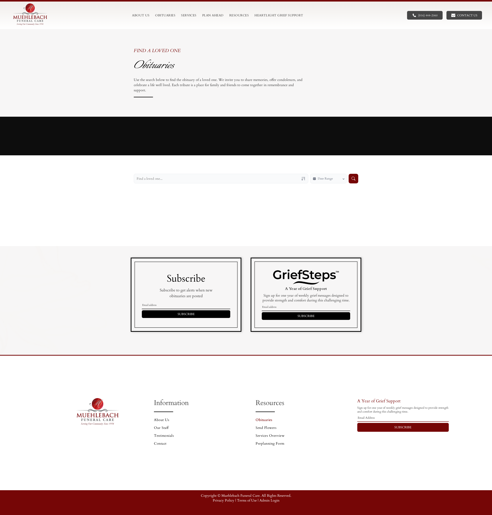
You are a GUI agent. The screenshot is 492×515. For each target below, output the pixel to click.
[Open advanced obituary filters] (303, 178)
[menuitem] (140, 15)
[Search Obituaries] (353, 178)
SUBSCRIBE (186, 314)
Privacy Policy (223, 500)
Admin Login (269, 500)
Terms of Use (247, 500)
